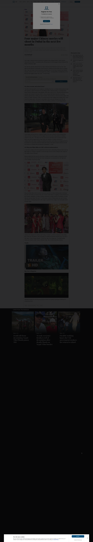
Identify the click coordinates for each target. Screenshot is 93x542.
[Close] (87, 538)
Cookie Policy (56, 539)
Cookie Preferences (78, 539)
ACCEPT (78, 536)
